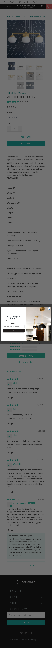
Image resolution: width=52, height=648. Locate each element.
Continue (14, 331)
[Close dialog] (49, 308)
